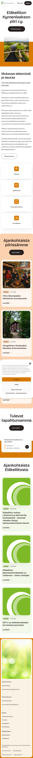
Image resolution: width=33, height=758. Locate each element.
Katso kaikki (16, 252)
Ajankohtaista (6, 735)
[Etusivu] (7, 3)
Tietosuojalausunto (21, 393)
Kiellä (16, 384)
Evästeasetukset (6, 750)
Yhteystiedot (5, 727)
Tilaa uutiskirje (18, 754)
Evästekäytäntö (10, 393)
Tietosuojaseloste (7, 754)
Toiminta (4, 720)
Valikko (28, 3)
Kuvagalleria (5, 723)
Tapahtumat (5, 738)
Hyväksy (16, 379)
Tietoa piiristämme (7, 716)
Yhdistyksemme (16, 29)
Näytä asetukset (16, 389)
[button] (30, 363)
